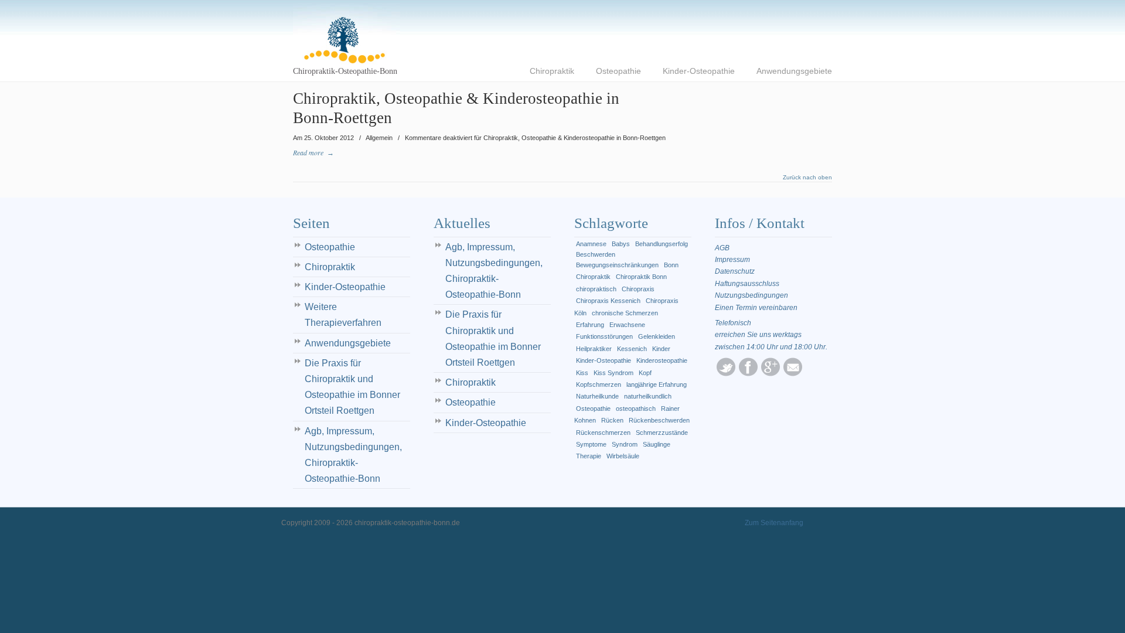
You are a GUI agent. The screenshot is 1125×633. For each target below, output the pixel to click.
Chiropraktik (330, 267)
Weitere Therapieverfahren (343, 315)
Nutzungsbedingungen (751, 295)
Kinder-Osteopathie (345, 287)
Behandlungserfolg (661, 243)
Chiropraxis (638, 288)
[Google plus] (770, 374)
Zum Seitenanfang (774, 523)
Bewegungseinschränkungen (617, 264)
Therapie (588, 456)
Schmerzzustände (662, 432)
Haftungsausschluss (747, 284)
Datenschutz (735, 271)
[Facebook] (748, 374)
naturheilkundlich (647, 396)
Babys (621, 243)
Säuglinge (656, 444)
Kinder (661, 348)
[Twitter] (726, 374)
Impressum (732, 260)
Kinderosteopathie (661, 360)
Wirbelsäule (622, 456)
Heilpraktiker (594, 348)
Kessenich (632, 348)
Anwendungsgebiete (348, 343)
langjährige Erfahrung (656, 384)
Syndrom (625, 444)
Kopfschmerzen (598, 384)
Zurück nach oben (807, 178)
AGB (722, 248)
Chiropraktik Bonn (641, 276)
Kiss (582, 372)
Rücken (612, 420)
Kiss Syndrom (613, 372)
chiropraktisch (596, 288)
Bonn (671, 264)
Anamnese (591, 243)
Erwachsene (627, 324)
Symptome (591, 444)
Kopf (645, 372)
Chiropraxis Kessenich (608, 300)
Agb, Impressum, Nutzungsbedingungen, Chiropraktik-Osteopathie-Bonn (353, 455)
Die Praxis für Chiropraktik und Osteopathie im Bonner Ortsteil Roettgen (352, 387)
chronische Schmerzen (625, 312)
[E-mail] (792, 374)
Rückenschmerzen (603, 432)
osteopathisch (636, 408)
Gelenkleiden (656, 336)
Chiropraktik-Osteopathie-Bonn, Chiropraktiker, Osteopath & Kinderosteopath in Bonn (346, 35)
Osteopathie (330, 247)
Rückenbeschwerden (659, 420)
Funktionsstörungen (604, 336)
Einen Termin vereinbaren (756, 308)
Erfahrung (590, 324)
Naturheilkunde (597, 396)
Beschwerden (595, 254)
